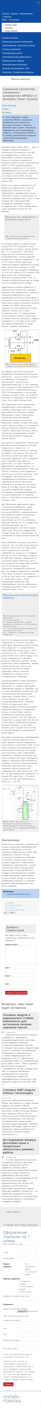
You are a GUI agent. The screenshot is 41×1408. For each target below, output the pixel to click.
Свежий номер (11, 25)
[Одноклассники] (10, 912)
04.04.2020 (9, 903)
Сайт (7, 984)
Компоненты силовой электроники (17, 41)
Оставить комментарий (14, 910)
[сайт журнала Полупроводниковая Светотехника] (14, 1220)
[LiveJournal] (14, 912)
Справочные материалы (23, 72)
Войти (4, 20)
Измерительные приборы (13, 60)
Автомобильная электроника (14, 64)
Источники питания (26, 45)
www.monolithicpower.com (19, 894)
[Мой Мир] (12, 912)
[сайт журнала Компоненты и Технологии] (27, 1216)
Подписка (9, 28)
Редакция (14, 13)
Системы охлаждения (11, 49)
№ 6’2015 (5, 109)
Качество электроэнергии (13, 68)
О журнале (7, 17)
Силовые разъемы (10, 37)
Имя (7, 968)
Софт (27, 68)
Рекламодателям (26, 13)
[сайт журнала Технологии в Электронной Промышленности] (14, 1216)
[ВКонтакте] (5, 912)
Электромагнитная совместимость (16, 57)
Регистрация (14, 20)
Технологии (7, 72)
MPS (13, 907)
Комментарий (12, 945)
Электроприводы (9, 45)
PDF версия (6, 112)
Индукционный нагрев (12, 53)
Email (8, 976)
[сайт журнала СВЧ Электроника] (30, 1220)
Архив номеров (11, 31)
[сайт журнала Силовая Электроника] (27, 1212)
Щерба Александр (9, 105)
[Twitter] (7, 912)
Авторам (5, 13)
